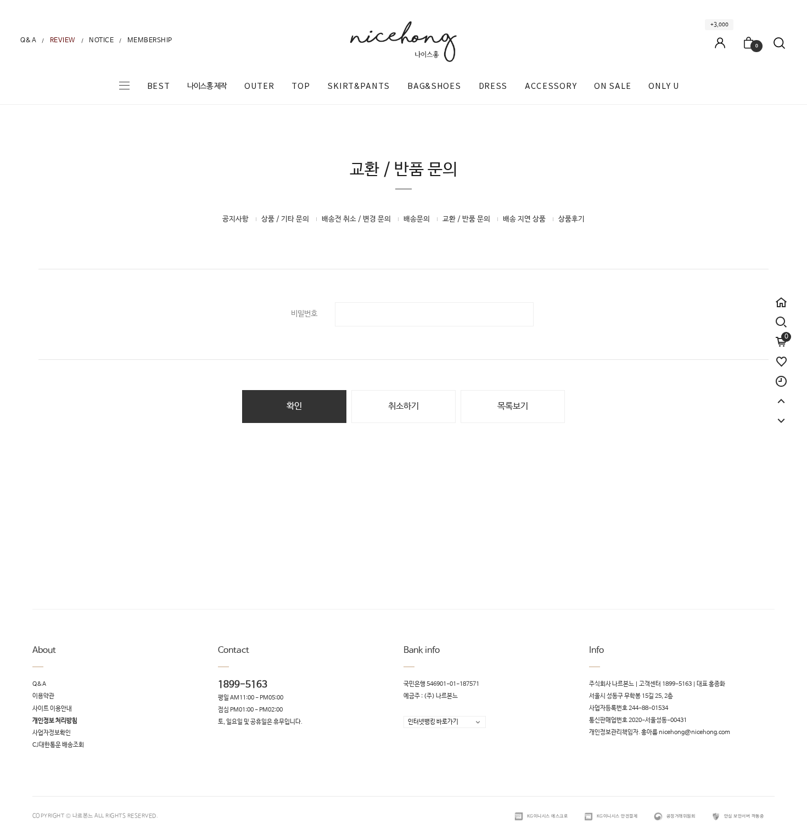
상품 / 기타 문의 (285, 219)
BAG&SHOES (434, 86)
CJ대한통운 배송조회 (58, 745)
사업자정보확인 (51, 733)
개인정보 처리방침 (54, 721)
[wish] (781, 356)
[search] (781, 321)
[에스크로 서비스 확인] (519, 816)
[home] (781, 297)
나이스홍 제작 (207, 86)
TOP (301, 86)
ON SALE (612, 86)
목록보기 (512, 406)
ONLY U (663, 86)
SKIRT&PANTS (358, 86)
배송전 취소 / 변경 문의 (356, 219)
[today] (781, 376)
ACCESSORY (550, 86)
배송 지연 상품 (524, 219)
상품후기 (571, 219)
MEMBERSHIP (149, 40)
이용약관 (43, 696)
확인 (294, 406)
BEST (158, 86)
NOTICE (101, 40)
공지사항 (235, 219)
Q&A (28, 40)
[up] (781, 396)
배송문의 (417, 219)
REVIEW (63, 40)
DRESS (493, 86)
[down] (781, 416)
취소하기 (403, 406)
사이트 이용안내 (52, 709)
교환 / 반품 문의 (466, 219)
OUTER (259, 86)
